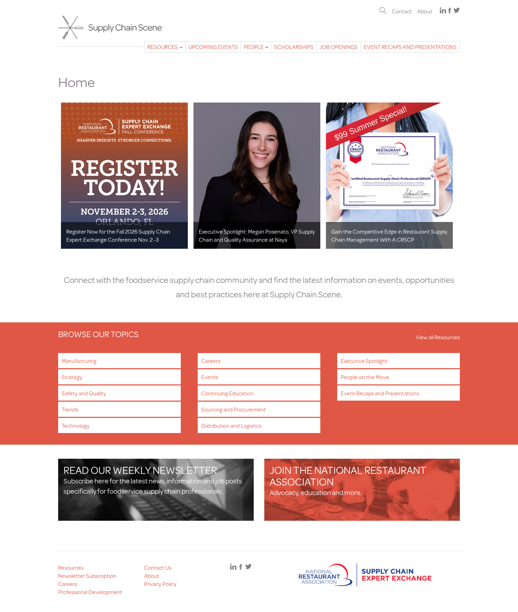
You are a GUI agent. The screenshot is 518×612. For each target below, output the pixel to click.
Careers (210, 361)
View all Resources (438, 337)
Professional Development (90, 592)
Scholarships (294, 47)
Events (209, 377)
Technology (76, 425)
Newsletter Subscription (87, 575)
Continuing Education (227, 393)
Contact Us (157, 567)
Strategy (72, 377)
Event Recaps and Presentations (410, 47)
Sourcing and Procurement (233, 409)
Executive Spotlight (364, 361)
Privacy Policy (160, 584)
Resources (163, 47)
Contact (402, 11)
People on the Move (365, 377)
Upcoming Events (213, 47)
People (254, 47)
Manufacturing (79, 361)
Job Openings (339, 47)
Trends (70, 409)
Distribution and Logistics (231, 425)
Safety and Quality (84, 393)
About (424, 11)
